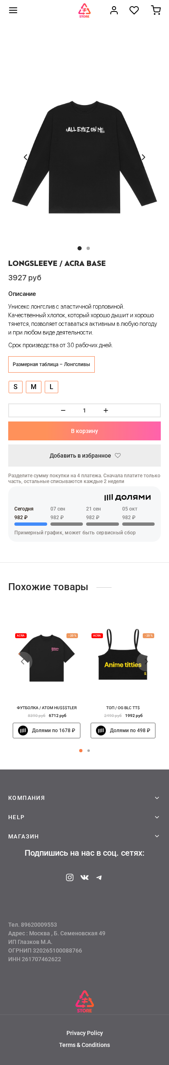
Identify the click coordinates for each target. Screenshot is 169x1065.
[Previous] (22, 661)
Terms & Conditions (84, 1045)
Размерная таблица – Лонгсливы (51, 364)
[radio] (16, 387)
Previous (25, 157)
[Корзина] (156, 10)
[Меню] (13, 10)
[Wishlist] (135, 10)
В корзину (84, 431)
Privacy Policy (84, 1033)
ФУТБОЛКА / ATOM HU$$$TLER (46, 707)
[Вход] (114, 10)
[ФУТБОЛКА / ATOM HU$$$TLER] (46, 658)
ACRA (21, 635)
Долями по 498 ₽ (130, 731)
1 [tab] (80, 750)
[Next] (146, 661)
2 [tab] (88, 750)
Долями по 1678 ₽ (53, 731)
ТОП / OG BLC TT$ (122, 707)
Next (143, 157)
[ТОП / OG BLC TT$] (123, 658)
